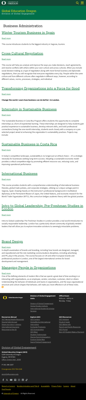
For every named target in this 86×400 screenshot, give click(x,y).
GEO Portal (63, 329)
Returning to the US (9, 329)
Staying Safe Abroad (9, 322)
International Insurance (10, 327)
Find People (6, 389)
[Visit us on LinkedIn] (23, 380)
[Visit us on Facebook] (3, 380)
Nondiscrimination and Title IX (28, 386)
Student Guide (64, 322)
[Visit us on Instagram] (19, 380)
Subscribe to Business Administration (2, 287)
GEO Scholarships (37, 329)
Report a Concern (8, 386)
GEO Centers (35, 319)
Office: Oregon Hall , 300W (11, 359)
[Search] (77, 3)
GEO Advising (64, 319)
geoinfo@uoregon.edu (10, 374)
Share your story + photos (11, 324)
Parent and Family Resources (70, 327)
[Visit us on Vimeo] (15, 380)
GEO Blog (34, 332)
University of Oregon (11, 393)
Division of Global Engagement (41, 303)
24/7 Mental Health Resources (13, 319)
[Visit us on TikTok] (27, 380)
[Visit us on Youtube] (11, 380)
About (73, 386)
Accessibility (45, 386)
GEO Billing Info (65, 324)
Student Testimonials (38, 334)
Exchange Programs (37, 327)
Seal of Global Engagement (40, 342)
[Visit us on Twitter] (7, 380)
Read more (6, 38)
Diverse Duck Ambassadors (40, 337)
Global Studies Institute (39, 306)
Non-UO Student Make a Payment (71, 332)
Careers (66, 386)
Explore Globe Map (37, 339)
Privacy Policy (56, 386)
